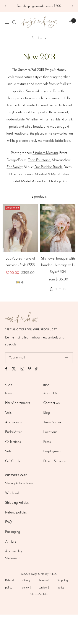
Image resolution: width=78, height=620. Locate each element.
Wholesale (12, 493)
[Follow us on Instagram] (24, 369)
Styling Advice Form (19, 483)
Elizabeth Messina (45, 153)
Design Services (54, 461)
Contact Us (51, 403)
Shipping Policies (17, 503)
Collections (13, 442)
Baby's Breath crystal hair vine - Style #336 (20, 262)
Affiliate (10, 542)
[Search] (14, 22)
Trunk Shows (52, 422)
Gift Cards (12, 461)
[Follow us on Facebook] (8, 369)
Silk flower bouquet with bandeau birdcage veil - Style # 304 (58, 265)
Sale (8, 451)
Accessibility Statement (13, 554)
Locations (50, 432)
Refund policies (16, 512)
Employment (52, 451)
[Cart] (70, 22)
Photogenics (58, 181)
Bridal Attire (13, 432)
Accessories (13, 422)
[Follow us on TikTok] (38, 369)
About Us (50, 393)
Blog (46, 413)
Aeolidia (43, 594)
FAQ (8, 522)
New (8, 393)
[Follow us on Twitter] (16, 369)
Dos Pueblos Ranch (48, 167)
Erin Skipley (15, 167)
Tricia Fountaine (39, 160)
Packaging (12, 532)
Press (47, 442)
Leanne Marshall (35, 174)
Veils (8, 413)
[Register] (66, 357)
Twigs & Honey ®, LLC (44, 574)
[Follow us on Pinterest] (31, 369)
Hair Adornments (17, 403)
